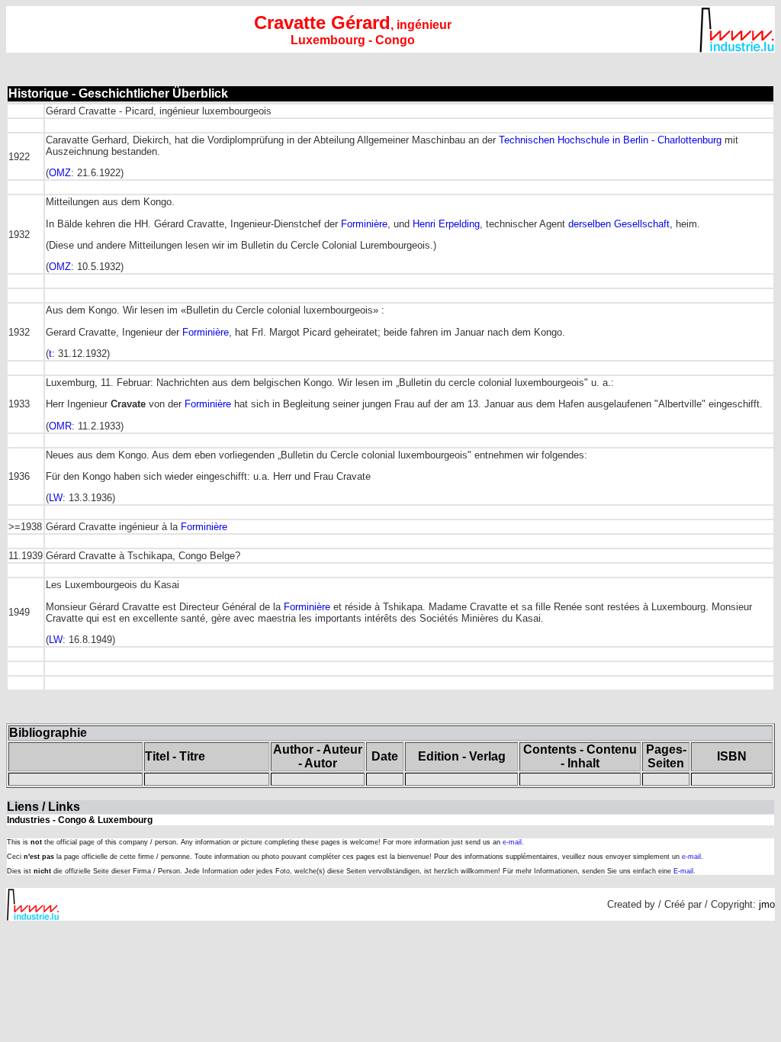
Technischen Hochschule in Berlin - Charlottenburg (610, 140)
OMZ (60, 172)
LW (56, 497)
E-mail (683, 871)
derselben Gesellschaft (619, 224)
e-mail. (513, 842)
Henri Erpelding (446, 224)
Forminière (364, 224)
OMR (60, 426)
